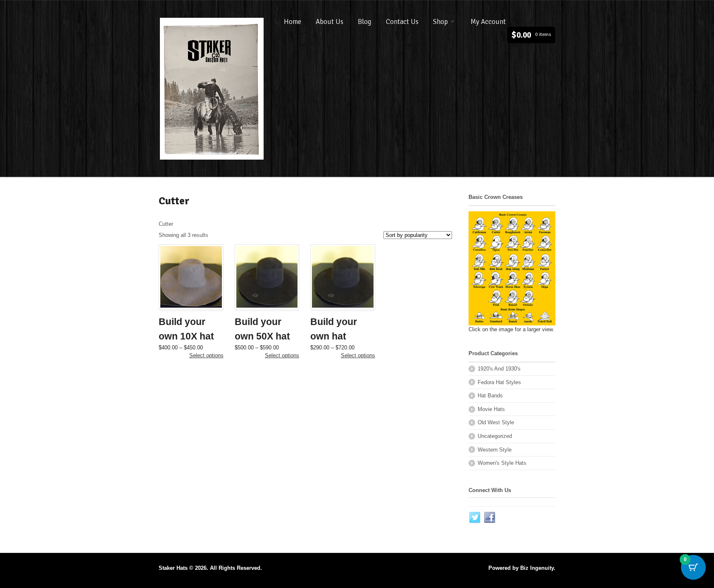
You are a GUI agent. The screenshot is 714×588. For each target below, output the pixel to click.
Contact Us (402, 21)
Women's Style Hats (502, 463)
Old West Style (496, 422)
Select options (206, 355)
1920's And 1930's (499, 369)
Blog (364, 21)
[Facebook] (490, 517)
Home (292, 21)
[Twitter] (475, 517)
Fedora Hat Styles (499, 382)
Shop (440, 21)
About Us (329, 21)
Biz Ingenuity (537, 568)
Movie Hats (491, 409)
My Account (488, 21)
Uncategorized (495, 436)
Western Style (495, 450)
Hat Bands (490, 395)
